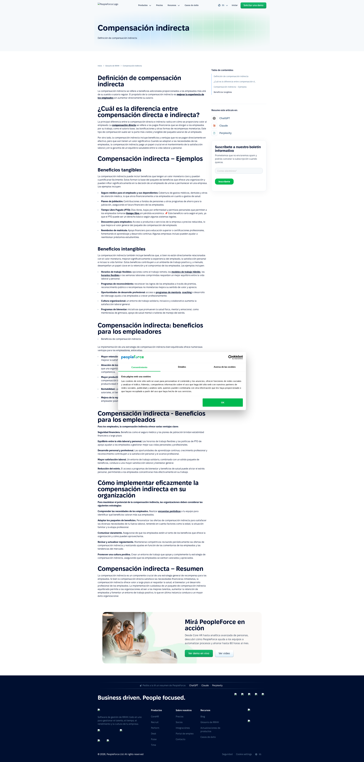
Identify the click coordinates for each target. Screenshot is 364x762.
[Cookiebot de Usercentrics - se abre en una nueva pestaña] (230, 357)
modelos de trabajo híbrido (185, 272)
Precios (159, 5)
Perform (155, 728)
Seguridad (227, 754)
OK (222, 402)
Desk (153, 733)
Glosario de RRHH (112, 66)
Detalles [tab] (182, 367)
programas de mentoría (168, 292)
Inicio (100, 66)
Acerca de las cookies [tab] (225, 367)
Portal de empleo (185, 733)
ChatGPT (193, 685)
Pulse (154, 739)
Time (153, 745)
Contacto (180, 739)
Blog (202, 716)
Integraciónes (183, 728)
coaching (187, 292)
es (223, 5)
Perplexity (217, 685)
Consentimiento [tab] (139, 367)
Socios (179, 722)
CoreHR (155, 716)
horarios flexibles (110, 275)
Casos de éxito (191, 5)
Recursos (172, 5)
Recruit (155, 722)
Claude (205, 685)
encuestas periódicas (169, 511)
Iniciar (235, 5)
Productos (143, 5)
